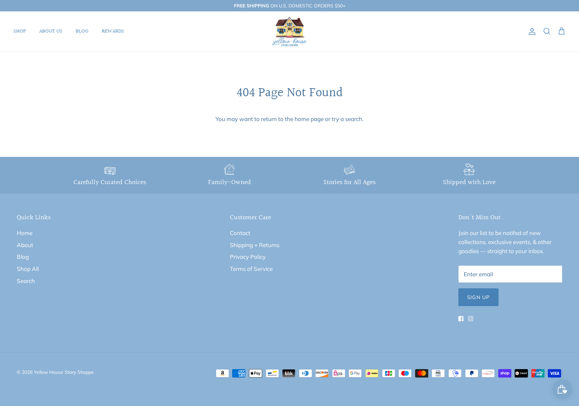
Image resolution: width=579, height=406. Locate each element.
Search (26, 280)
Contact (240, 232)
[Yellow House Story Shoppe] (289, 31)
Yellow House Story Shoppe (64, 372)
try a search (347, 118)
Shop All (28, 268)
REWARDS (113, 31)
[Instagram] (470, 318)
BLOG (82, 31)
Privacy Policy (248, 256)
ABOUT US (50, 31)
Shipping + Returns (254, 244)
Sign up (478, 297)
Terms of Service (251, 268)
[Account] (530, 31)
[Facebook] (460, 318)
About (25, 244)
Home (25, 232)
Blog (23, 256)
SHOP (19, 31)
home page (309, 118)
